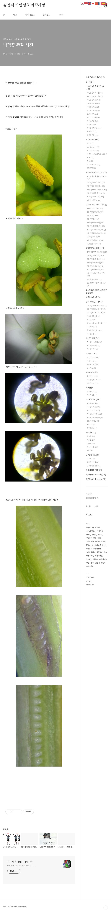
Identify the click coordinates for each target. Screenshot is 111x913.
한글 (90, 161)
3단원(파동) (93, 219)
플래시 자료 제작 (94, 470)
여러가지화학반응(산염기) (97, 323)
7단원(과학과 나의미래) (96, 313)
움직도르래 (89, 545)
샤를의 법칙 (103, 559)
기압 (87, 563)
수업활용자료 (93, 107)
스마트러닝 (92, 139)
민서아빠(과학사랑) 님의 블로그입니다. (21, 865)
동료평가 (100, 552)
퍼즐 (99, 538)
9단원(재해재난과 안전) (96, 309)
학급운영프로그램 (95, 93)
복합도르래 (89, 556)
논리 (105, 552)
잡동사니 (91, 353)
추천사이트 (92, 372)
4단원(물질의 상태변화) (97, 190)
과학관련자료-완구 (95, 417)
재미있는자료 (92, 338)
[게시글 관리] (19, 812)
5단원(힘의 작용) (94, 193)
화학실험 (91, 440)
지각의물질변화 (93, 316)
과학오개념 (92, 428)
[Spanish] (103, 3)
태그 (15, 15)
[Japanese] (93, 3)
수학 (90, 450)
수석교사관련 (93, 364)
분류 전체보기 (94, 77)
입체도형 (98, 545)
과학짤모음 (92, 334)
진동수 (95, 559)
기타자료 (92, 327)
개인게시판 (92, 361)
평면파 (103, 563)
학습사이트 (92, 376)
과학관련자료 (93, 399)
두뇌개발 (91, 125)
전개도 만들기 (95, 563)
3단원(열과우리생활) (96, 186)
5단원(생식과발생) (95, 266)
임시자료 (91, 368)
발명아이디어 (93, 410)
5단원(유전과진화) (95, 270)
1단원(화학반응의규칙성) (97, 252)
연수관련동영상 (93, 466)
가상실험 (91, 432)
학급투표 (89, 549)
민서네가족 (93, 357)
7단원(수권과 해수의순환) (97, 306)
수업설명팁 (97, 549)
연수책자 (91, 459)
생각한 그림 (90, 528)
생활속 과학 (93, 421)
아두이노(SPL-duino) (96, 479)
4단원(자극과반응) (95, 263)
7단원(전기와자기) (95, 240)
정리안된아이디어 (94, 330)
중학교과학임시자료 (94, 302)
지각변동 (91, 320)
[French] (100, 3)
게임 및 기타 (93, 150)
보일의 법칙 (90, 542)
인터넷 (90, 143)
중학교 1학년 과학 (95, 172)
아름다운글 (92, 135)
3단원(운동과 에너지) (96, 259)
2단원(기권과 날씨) (95, 256)
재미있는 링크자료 (94, 342)
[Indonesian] (86, 3)
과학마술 (91, 424)
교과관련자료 (93, 114)
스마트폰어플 (93, 117)
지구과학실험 (92, 447)
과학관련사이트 (94, 380)
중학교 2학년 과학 (95, 205)
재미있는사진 (92, 349)
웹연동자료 (92, 132)
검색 (99, 5)
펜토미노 (89, 559)
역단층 (94, 535)
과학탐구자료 (93, 407)
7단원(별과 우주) (94, 279)
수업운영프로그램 (95, 96)
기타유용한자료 (94, 128)
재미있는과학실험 (94, 414)
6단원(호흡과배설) (95, 233)
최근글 (88, 506)
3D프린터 (91, 168)
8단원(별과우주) (94, 244)
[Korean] (82, 3)
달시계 (100, 535)
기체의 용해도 (90, 552)
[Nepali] (107, 3)
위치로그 (46, 15)
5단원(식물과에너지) (96, 226)
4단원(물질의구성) (95, 223)
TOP (105, 907)
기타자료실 (92, 395)
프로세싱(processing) (96, 475)
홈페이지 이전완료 (92, 498)
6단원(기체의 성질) (95, 197)
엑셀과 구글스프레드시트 (97, 154)
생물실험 (91, 443)
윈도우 (90, 157)
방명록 (61, 15)
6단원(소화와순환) (95, 230)
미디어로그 (30, 15)
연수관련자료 (92, 455)
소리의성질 (98, 556)
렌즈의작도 (89, 566)
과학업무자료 (93, 403)
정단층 (97, 542)
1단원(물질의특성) (95, 208)
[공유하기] (15, 812)
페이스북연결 (92, 121)
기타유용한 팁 (93, 165)
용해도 (103, 542)
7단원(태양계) (93, 200)
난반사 (97, 528)
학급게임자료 (93, 110)
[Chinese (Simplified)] (96, 3)
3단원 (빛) (93, 216)
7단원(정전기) (93, 237)
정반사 (88, 535)
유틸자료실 (92, 392)
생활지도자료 (93, 103)
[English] (89, 3)
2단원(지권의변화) (95, 212)
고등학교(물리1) (93, 297)
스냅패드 (89, 538)
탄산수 (104, 545)
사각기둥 (100, 531)
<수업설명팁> (90, 531)
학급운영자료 (93, 100)
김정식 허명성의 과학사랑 (24, 5)
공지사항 (90, 82)
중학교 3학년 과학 (95, 248)
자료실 (90, 388)
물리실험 (91, 436)
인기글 (96, 506)
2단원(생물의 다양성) (96, 183)
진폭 (94, 538)
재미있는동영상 (93, 346)
